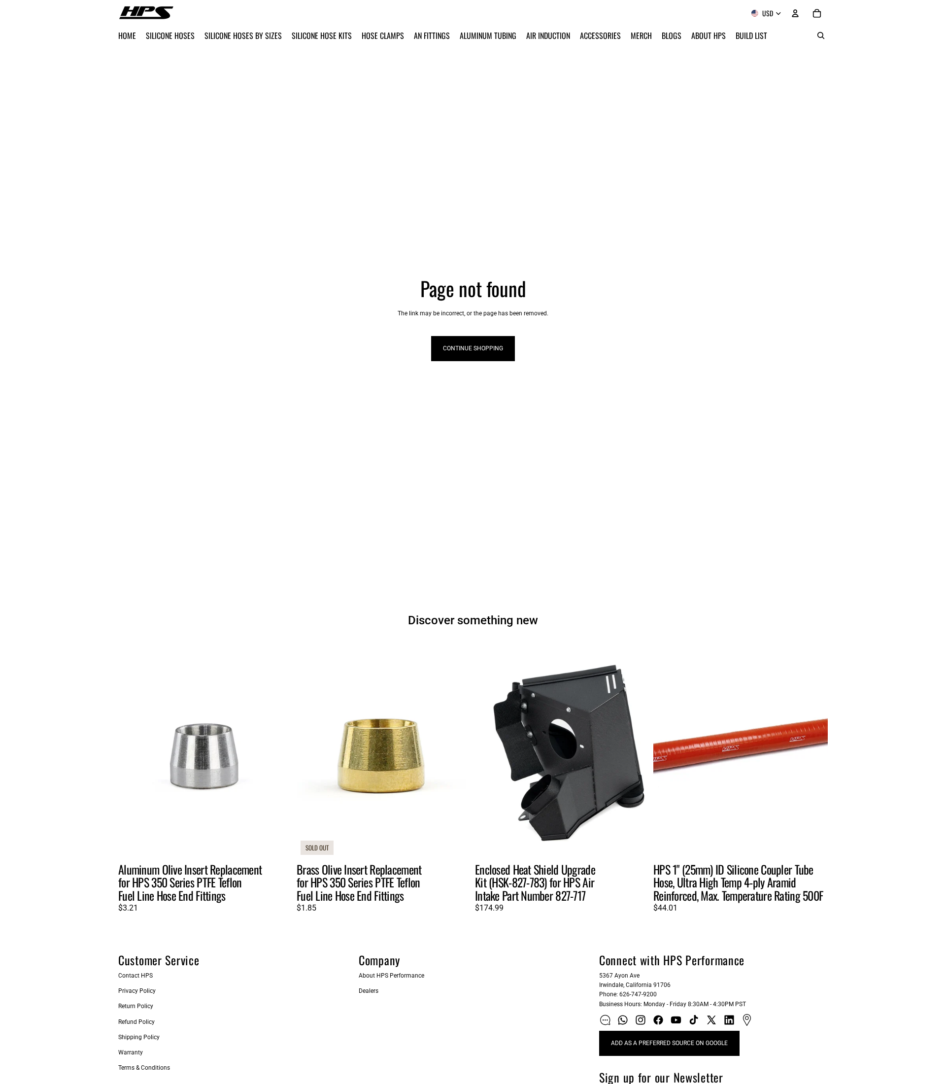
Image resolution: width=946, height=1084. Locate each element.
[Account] (795, 13)
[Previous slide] (133, 750)
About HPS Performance (391, 975)
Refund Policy (136, 1021)
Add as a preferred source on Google (669, 1043)
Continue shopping (473, 348)
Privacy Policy (137, 990)
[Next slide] (278, 750)
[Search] (821, 35)
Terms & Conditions (144, 1067)
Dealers (368, 990)
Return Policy (135, 1006)
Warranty (130, 1052)
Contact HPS (135, 975)
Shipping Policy (139, 1037)
